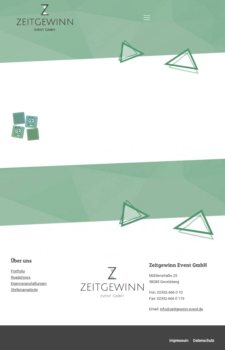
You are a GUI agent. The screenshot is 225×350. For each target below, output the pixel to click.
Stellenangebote (24, 289)
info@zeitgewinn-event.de (181, 309)
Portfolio (18, 271)
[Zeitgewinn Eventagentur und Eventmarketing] (45, 17)
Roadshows (20, 277)
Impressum (178, 340)
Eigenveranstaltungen (29, 283)
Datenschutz (203, 340)
